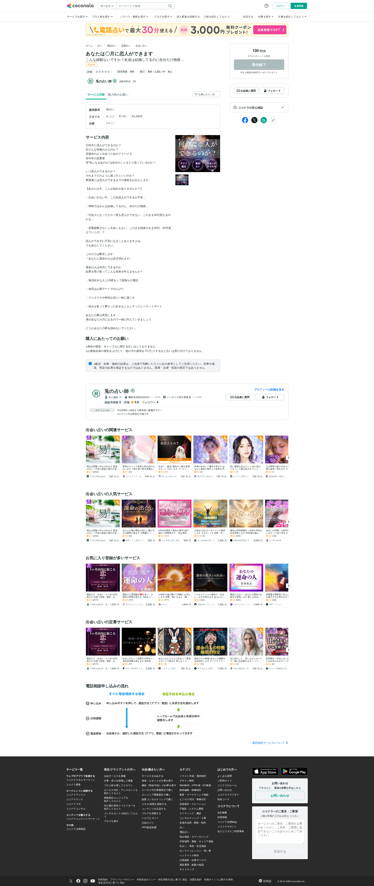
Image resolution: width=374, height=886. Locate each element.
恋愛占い (126, 45)
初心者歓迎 (137, 116)
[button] (259, 107)
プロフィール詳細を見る (269, 389)
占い (100, 45)
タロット (110, 122)
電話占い (111, 45)
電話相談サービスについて (269, 742)
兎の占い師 (117, 391)
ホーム (89, 45)
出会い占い (141, 45)
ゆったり (110, 116)
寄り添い (123, 116)
